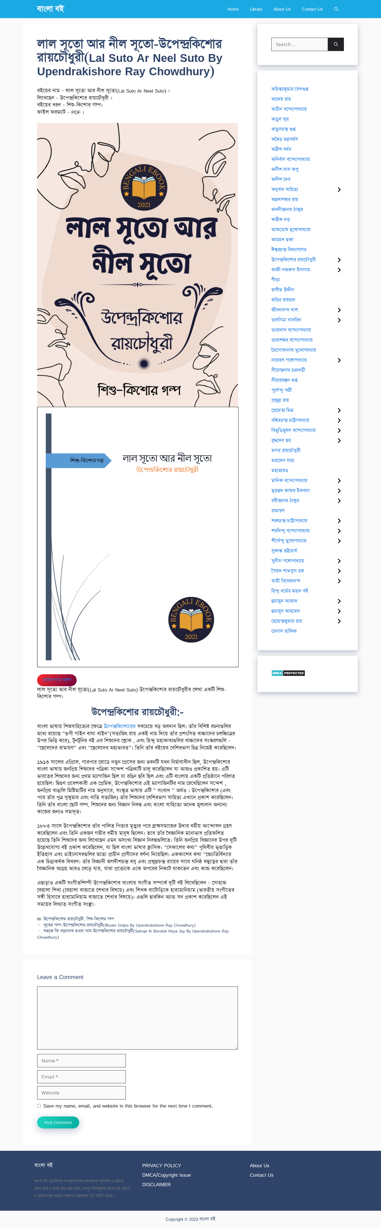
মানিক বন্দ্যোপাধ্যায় (289, 480)
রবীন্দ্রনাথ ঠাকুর (285, 500)
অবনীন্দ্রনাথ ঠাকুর (287, 209)
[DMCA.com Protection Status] (288, 674)
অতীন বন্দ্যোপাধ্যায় (289, 109)
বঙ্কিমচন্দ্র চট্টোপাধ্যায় (290, 420)
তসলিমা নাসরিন (286, 320)
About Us (282, 9)
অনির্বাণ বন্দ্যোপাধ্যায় (290, 159)
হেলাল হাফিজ (284, 631)
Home (233, 9)
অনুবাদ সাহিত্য (284, 189)
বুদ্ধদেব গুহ (281, 440)
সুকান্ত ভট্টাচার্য (284, 551)
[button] (336, 9)
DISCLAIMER (156, 1184)
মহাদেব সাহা (282, 460)
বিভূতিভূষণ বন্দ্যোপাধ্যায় (293, 430)
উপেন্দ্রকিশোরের (120, 726)
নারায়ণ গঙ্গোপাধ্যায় (289, 360)
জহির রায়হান (283, 300)
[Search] (336, 44)
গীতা (275, 280)
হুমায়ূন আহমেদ (285, 611)
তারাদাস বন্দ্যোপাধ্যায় (291, 330)
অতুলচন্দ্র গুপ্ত (283, 129)
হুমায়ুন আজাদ (284, 601)
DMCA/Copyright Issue (166, 1175)
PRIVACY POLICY (161, 1165)
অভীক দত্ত (280, 219)
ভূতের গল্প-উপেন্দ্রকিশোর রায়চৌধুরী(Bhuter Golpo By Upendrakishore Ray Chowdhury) (120, 925)
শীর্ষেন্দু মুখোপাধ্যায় (289, 541)
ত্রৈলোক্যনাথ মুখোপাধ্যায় (293, 350)
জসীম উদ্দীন (282, 290)
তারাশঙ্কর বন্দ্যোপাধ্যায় (292, 340)
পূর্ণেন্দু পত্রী (281, 390)
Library (256, 9)
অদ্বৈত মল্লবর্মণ (284, 139)
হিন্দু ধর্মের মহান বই (289, 591)
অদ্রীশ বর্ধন (281, 149)
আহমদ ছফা (282, 239)
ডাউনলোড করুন (57, 680)
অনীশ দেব (280, 179)
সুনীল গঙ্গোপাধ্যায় (287, 561)
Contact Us (312, 9)
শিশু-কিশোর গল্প (100, 919)
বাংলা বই (50, 9)
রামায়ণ (278, 510)
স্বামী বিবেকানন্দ (285, 581)
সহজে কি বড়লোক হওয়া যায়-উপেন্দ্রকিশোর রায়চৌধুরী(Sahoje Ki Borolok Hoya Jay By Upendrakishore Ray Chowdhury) (133, 934)
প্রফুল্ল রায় (280, 400)
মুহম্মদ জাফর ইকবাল (290, 490)
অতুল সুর (280, 119)
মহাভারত (279, 470)
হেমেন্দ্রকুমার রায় (286, 621)
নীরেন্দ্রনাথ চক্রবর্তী (288, 370)
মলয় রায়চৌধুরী (285, 450)
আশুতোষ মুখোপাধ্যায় (290, 229)
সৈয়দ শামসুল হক (287, 571)
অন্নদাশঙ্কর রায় (284, 199)
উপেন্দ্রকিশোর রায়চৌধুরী (64, 919)
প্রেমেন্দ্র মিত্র (282, 410)
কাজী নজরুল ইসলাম (290, 270)
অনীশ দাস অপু (284, 169)
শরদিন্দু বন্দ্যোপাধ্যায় (290, 531)
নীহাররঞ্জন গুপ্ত (284, 380)
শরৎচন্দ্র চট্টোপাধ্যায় (289, 521)
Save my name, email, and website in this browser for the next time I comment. (128, 1105)
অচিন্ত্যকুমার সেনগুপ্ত (289, 89)
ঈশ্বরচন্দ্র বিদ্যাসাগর (288, 249)
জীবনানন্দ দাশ (284, 310)
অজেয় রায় (281, 99)
